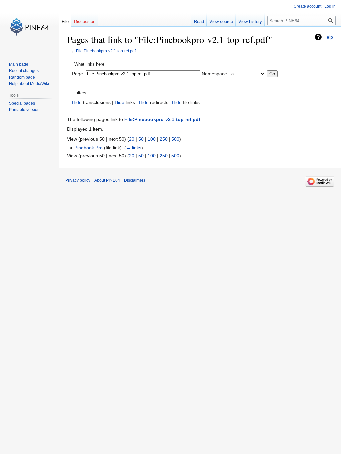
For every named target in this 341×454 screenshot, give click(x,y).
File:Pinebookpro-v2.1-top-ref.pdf (106, 51)
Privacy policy (77, 180)
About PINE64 (107, 180)
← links (133, 147)
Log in (330, 6)
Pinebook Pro (88, 147)
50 (141, 139)
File (65, 21)
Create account (307, 6)
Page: (78, 73)
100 (152, 139)
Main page (18, 64)
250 (164, 139)
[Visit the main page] (29, 26)
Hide (77, 102)
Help (328, 37)
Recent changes (24, 70)
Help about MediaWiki (29, 83)
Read (199, 21)
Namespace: (215, 73)
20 (131, 139)
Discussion (84, 21)
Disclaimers (134, 180)
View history (250, 21)
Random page (22, 77)
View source (221, 21)
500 (175, 139)
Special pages (22, 103)
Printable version (24, 109)
